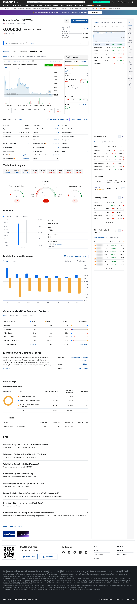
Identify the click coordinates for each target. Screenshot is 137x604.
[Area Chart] (9, 61)
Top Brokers (99, 176)
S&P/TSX (97, 44)
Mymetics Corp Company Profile (22, 352)
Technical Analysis (14, 165)
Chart (14, 51)
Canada (14, 8)
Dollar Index (97, 63)
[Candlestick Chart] (5, 61)
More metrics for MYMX (80, 119)
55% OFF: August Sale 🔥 (101, 2)
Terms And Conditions (105, 599)
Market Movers (100, 137)
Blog (95, 546)
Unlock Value (82, 29)
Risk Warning (130, 599)
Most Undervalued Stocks (101, 231)
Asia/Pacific (86, 8)
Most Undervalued (99, 237)
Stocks (7, 8)
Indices (96, 22)
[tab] (7, 171)
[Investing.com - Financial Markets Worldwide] (11, 2)
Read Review (123, 188)
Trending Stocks (100, 198)
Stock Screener (79, 5)
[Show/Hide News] (33, 61)
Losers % (115, 142)
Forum (42, 51)
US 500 (96, 54)
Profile (13, 56)
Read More (7, 368)
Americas (64, 8)
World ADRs (36, 8)
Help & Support (122, 554)
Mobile (96, 550)
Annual (5, 261)
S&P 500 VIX (98, 57)
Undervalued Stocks (114, 8)
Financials (23, 51)
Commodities (105, 22)
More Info (31, 43)
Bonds (113, 22)
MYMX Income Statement (18, 256)
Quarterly (14, 261)
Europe (71, 8)
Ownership (21, 56)
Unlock (33, 344)
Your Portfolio (98, 554)
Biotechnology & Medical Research (79, 359)
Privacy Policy (119, 599)
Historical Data (30, 56)
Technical (33, 51)
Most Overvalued (113, 237)
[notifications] (129, 2)
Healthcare (84, 364)
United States (83, 368)
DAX (95, 60)
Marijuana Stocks (55, 8)
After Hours (21, 8)
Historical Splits (42, 56)
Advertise (120, 550)
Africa (92, 8)
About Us (120, 546)
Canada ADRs (45, 8)
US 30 (96, 51)
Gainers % (107, 142)
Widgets (96, 559)
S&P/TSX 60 (98, 47)
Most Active (97, 142)
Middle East (78, 8)
